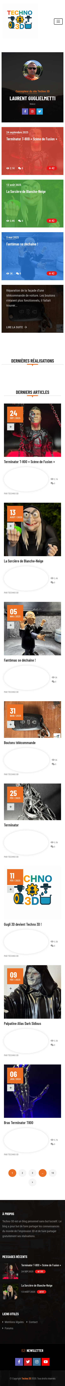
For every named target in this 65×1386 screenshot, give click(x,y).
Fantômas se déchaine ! (20, 660)
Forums (8, 1328)
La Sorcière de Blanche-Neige (23, 561)
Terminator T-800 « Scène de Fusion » (29, 462)
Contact (33, 1322)
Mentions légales (14, 1322)
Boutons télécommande (19, 742)
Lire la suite (15, 327)
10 (52, 1171)
